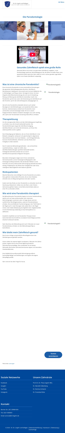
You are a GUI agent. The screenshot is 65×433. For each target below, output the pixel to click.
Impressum (46, 427)
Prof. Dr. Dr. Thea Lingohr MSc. (43, 383)
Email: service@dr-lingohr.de (10, 416)
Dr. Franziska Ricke (39, 392)
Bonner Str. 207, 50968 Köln (9, 409)
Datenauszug (55, 427)
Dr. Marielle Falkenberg (40, 386)
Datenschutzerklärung (35, 427)
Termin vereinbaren (53, 355)
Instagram (4, 392)
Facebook (4, 383)
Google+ (3, 386)
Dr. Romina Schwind (39, 389)
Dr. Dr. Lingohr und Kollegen (19, 427)
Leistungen (11, 363)
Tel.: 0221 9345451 (6, 413)
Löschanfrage (32, 429)
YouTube (4, 389)
